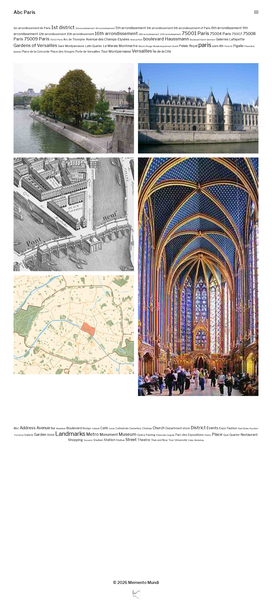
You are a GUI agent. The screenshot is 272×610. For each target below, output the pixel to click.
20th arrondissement (170, 34)
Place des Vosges (62, 51)
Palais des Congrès (165, 435)
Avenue (43, 427)
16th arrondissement (116, 33)
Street (131, 439)
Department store (177, 428)
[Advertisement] (136, 511)
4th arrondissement (105, 28)
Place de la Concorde (36, 51)
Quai (226, 434)
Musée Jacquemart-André (165, 46)
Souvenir (88, 440)
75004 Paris (220, 33)
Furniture (18, 435)
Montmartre (128, 46)
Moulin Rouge (145, 46)
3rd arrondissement (85, 28)
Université (181, 440)
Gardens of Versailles (35, 45)
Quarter (234, 435)
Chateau (147, 428)
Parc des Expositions (189, 435)
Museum (127, 434)
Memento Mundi (143, 582)
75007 (237, 34)
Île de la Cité (162, 51)
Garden (40, 434)
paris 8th (218, 46)
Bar (53, 428)
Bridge (87, 428)
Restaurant (249, 435)
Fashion (232, 428)
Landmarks (70, 433)
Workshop (199, 440)
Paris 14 (228, 46)
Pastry (207, 435)
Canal (112, 428)
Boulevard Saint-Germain (202, 39)
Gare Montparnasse (71, 46)
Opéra (141, 434)
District (198, 427)
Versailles (142, 51)
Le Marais (110, 46)
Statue (120, 440)
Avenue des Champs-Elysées (107, 39)
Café (104, 428)
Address (28, 427)
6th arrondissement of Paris (192, 28)
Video (190, 440)
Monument (109, 434)
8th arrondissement (226, 28)
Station (109, 440)
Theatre (143, 440)
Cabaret (96, 428)
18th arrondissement (149, 34)
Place (217, 434)
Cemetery (135, 428)
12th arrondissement (52, 34)
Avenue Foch (136, 39)
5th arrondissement (130, 28)
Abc (16, 428)
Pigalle (238, 46)
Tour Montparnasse (116, 51)
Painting (150, 434)
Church (158, 428)
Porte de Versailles (87, 51)
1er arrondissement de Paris (32, 28)
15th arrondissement (80, 34)
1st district (63, 27)
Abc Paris (24, 12)
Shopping (75, 440)
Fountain (253, 428)
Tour (171, 440)
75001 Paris (195, 33)
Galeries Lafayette (230, 39)
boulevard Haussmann (166, 38)
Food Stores (243, 428)
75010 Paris (56, 39)
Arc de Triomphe (74, 39)
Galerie (28, 434)
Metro (92, 434)
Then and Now (159, 440)
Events (212, 428)
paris (204, 44)
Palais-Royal (188, 46)
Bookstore (61, 428)
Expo (222, 428)
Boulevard (74, 428)
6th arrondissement (160, 28)
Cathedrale (121, 428)
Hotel (50, 435)
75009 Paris (36, 38)
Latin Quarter (93, 46)
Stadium (98, 440)
